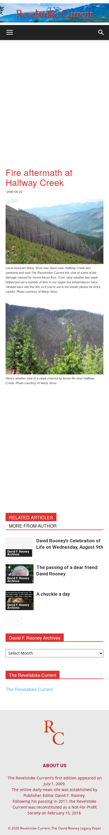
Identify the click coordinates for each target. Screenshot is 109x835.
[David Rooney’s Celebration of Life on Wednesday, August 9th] (20, 547)
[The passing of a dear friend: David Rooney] (20, 573)
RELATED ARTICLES (31, 517)
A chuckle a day (53, 594)
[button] (101, 32)
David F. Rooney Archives (18, 553)
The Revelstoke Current (29, 689)
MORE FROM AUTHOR (33, 526)
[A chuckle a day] (20, 600)
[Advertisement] (54, 97)
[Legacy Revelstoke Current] (54, 13)
